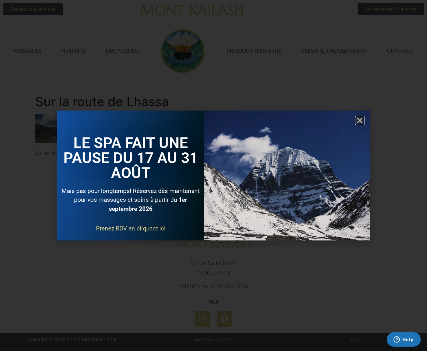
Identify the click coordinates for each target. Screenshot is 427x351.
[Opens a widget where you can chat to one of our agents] (403, 340)
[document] (213, 175)
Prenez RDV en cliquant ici (131, 228)
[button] (360, 120)
